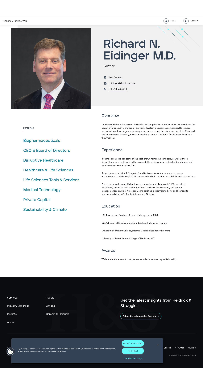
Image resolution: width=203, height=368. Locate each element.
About (11, 322)
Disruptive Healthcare (43, 160)
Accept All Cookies (133, 343)
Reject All (133, 351)
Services (12, 298)
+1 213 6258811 (118, 89)
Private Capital (36, 200)
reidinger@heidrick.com (122, 83)
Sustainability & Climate (45, 210)
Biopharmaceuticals (41, 141)
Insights (12, 314)
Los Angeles (116, 77)
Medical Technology (42, 190)
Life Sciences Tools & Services (51, 180)
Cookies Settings (133, 358)
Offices (50, 306)
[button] (10, 351)
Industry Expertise (18, 306)
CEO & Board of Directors (46, 151)
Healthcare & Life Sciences (48, 170)
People (50, 298)
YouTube (192, 348)
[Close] (158, 345)
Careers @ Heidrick (57, 314)
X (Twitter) (179, 348)
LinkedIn (167, 348)
